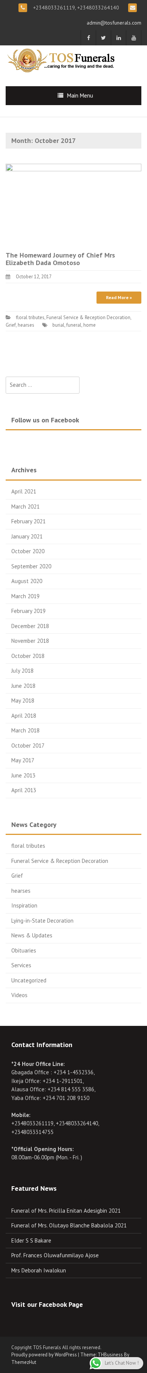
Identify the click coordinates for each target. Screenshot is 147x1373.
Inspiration (24, 905)
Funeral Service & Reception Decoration (88, 317)
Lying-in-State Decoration (42, 920)
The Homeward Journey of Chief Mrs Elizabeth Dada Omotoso (60, 259)
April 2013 (23, 790)
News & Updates (31, 935)
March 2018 (25, 730)
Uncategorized (28, 980)
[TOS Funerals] (62, 59)
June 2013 (23, 775)
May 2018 (22, 700)
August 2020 (26, 581)
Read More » (119, 297)
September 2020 (31, 566)
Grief (11, 325)
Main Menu (80, 95)
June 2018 (23, 685)
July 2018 (22, 670)
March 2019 (25, 596)
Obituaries (23, 950)
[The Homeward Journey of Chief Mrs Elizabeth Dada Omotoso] (73, 203)
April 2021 (23, 491)
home (89, 325)
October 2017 (27, 745)
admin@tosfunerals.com (114, 22)
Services (21, 965)
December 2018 (30, 626)
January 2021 (27, 536)
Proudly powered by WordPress (44, 1354)
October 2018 (27, 655)
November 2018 (30, 640)
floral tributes (30, 317)
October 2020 (27, 551)
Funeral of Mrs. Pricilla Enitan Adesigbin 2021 (66, 1210)
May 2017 (22, 760)
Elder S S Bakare (31, 1240)
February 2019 (28, 610)
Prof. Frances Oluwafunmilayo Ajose (55, 1255)
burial (58, 325)
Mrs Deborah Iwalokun (38, 1270)
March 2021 (25, 506)
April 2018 (23, 715)
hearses (26, 325)
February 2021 (28, 521)
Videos (19, 995)
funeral (73, 325)
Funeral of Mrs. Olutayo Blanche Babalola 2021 (69, 1225)
